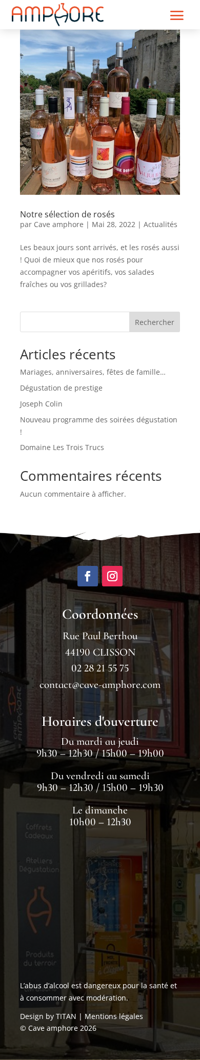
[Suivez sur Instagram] (112, 576)
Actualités (160, 224)
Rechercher (154, 322)
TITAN (66, 1016)
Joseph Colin (41, 404)
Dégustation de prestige (61, 388)
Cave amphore (59, 224)
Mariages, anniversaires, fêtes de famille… (93, 372)
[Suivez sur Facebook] (87, 576)
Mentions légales (114, 1016)
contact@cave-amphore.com (100, 684)
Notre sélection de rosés (67, 214)
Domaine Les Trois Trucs (62, 447)
